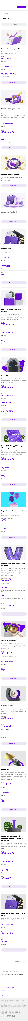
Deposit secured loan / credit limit (13, 511)
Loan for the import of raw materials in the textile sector (11, 110)
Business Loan (6, 248)
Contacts (4, 990)
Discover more (12, 82)
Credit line (5, 769)
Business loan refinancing (10, 174)
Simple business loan (8, 640)
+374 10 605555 (5, 993)
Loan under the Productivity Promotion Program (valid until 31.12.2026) (12, 838)
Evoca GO (4, 376)
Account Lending (7, 705)
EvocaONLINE (21, 7)
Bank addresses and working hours (10, 987)
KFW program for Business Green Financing (13, 564)
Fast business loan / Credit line (12, 49)
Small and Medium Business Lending (11, 310)
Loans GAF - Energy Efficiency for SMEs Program (13, 447)
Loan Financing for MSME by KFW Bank (13, 914)
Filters (15, 24)
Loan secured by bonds (9, 212)
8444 (3, 995)
